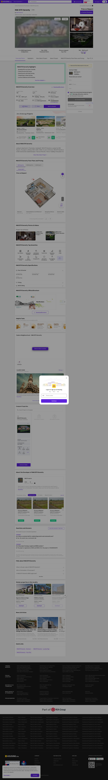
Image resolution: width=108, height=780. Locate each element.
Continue (54, 401)
